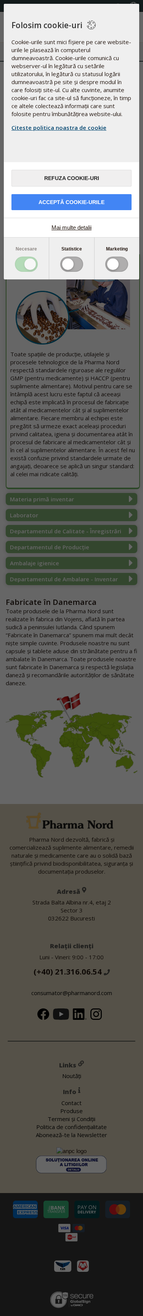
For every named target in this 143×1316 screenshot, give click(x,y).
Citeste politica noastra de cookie (58, 127)
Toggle (26, 264)
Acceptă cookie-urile (71, 202)
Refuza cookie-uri (71, 178)
